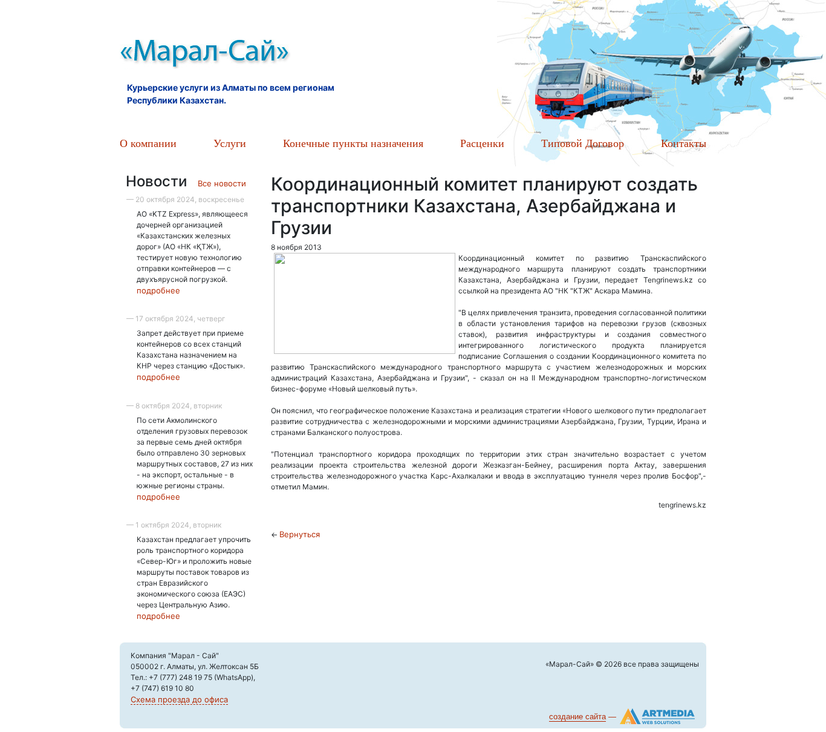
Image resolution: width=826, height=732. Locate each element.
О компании (148, 143)
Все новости (222, 183)
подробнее (158, 290)
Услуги (229, 143)
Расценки (482, 143)
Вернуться (299, 534)
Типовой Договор (582, 143)
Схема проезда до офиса (179, 699)
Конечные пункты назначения (353, 143)
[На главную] (256, 54)
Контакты (683, 143)
